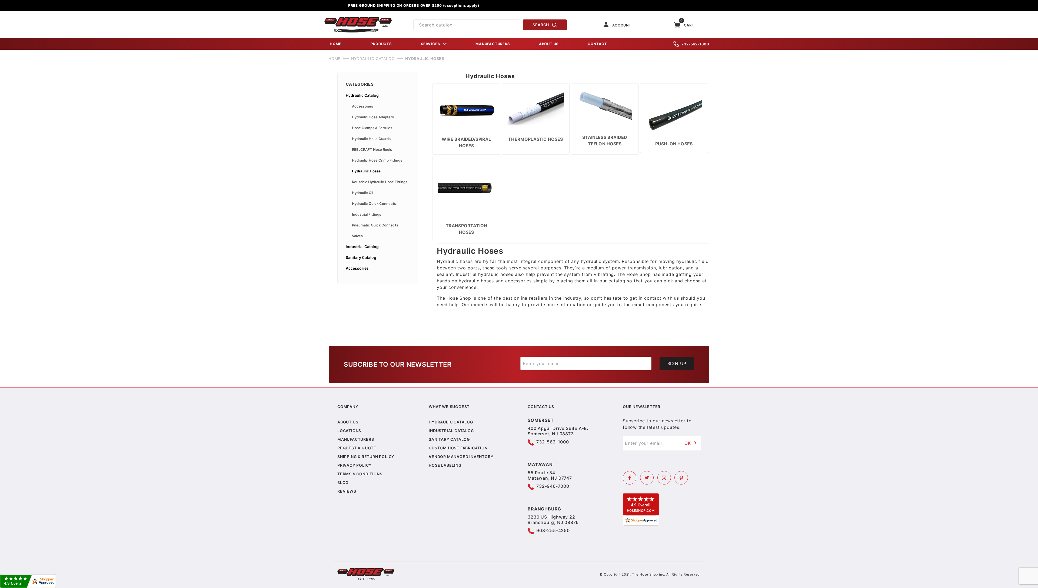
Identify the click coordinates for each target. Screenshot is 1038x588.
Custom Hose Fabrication (458, 448)
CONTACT (597, 44)
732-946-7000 (552, 486)
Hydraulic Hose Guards (371, 138)
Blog (343, 482)
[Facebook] (629, 478)
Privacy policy (354, 465)
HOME (335, 44)
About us (347, 422)
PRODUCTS (381, 44)
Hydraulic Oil (362, 193)
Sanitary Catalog (361, 257)
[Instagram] (664, 478)
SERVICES (430, 44)
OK (687, 443)
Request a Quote (356, 448)
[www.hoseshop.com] (358, 19)
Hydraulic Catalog (362, 95)
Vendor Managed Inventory (461, 456)
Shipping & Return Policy (365, 456)
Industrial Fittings (366, 214)
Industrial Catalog (362, 246)
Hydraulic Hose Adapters (373, 117)
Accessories (362, 106)
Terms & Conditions (359, 474)
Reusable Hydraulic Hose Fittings (379, 182)
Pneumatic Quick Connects (375, 225)
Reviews (346, 491)
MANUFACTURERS (492, 44)
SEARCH (541, 24)
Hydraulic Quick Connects (374, 203)
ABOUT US (548, 44)
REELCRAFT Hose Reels (372, 149)
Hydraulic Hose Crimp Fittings (377, 160)
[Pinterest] (681, 478)
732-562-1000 (695, 44)
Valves (357, 236)
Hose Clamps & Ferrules (372, 128)
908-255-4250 (553, 530)
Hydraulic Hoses (366, 171)
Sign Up (677, 363)
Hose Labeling (445, 465)
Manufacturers (355, 439)
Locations (349, 430)
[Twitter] (647, 478)
